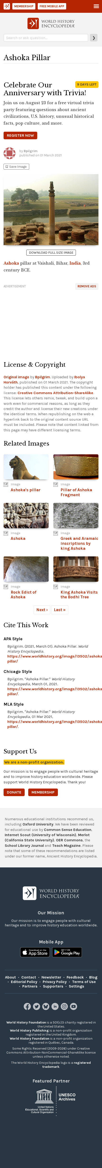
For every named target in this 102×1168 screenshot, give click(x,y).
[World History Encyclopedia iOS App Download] (35, 952)
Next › (42, 609)
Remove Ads (87, 286)
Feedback (75, 977)
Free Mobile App (52, 6)
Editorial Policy (24, 981)
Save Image (16, 166)
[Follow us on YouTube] (74, 1008)
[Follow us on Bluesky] (46, 1008)
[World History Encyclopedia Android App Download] (67, 952)
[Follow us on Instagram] (65, 1008)
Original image (16, 377)
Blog (93, 977)
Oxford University (38, 824)
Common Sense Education (67, 829)
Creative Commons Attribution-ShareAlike (55, 393)
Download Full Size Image (51, 253)
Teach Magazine (66, 845)
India (75, 263)
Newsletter (51, 977)
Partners (29, 986)
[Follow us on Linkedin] (55, 1008)
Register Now (20, 135)
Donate (14, 792)
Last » (60, 609)
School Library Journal (24, 845)
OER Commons (69, 840)
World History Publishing (29, 1030)
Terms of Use (84, 981)
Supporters (53, 986)
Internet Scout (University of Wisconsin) (40, 835)
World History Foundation (26, 1022)
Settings (76, 986)
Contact (28, 977)
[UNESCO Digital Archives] (51, 1101)
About (10, 977)
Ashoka (11, 263)
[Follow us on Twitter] (37, 1008)
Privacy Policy (55, 981)
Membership (23, 6)
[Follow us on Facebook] (28, 1008)
